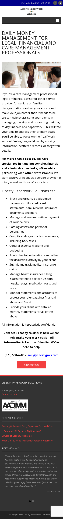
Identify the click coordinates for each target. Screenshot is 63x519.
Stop (33, 501)
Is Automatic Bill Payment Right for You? (21, 431)
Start (30, 501)
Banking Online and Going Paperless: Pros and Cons (27, 426)
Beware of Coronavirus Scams (16, 435)
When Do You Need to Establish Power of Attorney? (27, 440)
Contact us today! (10, 394)
